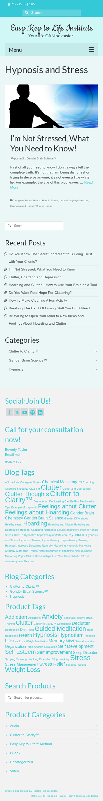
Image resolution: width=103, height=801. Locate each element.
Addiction (16, 617)
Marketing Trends (27, 550)
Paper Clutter (26, 556)
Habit (90, 629)
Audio (14, 726)
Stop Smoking (60, 659)
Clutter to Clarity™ (23, 351)
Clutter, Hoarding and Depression (35, 277)
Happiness (11, 635)
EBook (15, 753)
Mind (70, 641)
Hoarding (35, 523)
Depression (12, 629)
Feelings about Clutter (67, 506)
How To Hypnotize (25, 535)
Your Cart (23, 4)
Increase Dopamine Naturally (35, 545)
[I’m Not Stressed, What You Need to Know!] (51, 106)
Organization (15, 647)
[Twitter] (17, 412)
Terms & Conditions (87, 795)
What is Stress (44, 206)
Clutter (51, 487)
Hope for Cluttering (31, 529)
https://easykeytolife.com (74, 200)
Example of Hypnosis (24, 507)
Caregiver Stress (22, 200)
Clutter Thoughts (27, 494)
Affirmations (12, 482)
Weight (82, 664)
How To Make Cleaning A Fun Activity (38, 300)
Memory (56, 640)
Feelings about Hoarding (37, 512)
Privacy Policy (66, 795)
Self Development (76, 646)
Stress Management (21, 664)
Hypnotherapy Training (74, 540)
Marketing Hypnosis (66, 545)
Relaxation (50, 646)
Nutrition (89, 641)
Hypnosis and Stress (22, 206)
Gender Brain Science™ (41, 158)
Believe (80, 617)
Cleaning (34, 488)
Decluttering (41, 501)
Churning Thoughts (16, 488)
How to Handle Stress (45, 200)
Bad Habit (70, 617)
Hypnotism (71, 635)
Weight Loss (22, 669)
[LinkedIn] (40, 412)
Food (31, 629)
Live (15, 641)
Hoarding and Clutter (60, 524)
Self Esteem (20, 652)
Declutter (81, 623)
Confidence (64, 623)
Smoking (21, 659)
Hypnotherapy (51, 540)
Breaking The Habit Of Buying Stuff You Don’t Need (49, 308)
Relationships (43, 556)
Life (8, 640)
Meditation (41, 641)
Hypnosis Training (30, 540)
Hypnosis (16, 369)
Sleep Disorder (85, 653)
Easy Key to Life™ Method (31, 744)
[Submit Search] (26, 13)
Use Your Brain (61, 556)
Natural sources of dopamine (56, 550)
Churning (88, 482)
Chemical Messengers (62, 482)
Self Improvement (54, 652)
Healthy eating (13, 524)
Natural (79, 641)
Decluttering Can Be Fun (64, 501)
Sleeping (10, 659)
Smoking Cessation (39, 659)
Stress (80, 657)
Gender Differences (76, 518)
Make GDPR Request (43, 795)
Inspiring (90, 635)
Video (14, 771)
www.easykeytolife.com (19, 561)
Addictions (34, 617)
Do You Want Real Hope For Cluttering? (40, 293)
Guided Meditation (60, 628)
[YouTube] (24, 412)
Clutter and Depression (76, 488)
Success (71, 664)
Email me (12, 455)
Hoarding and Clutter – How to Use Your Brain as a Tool (53, 285)
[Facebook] (9, 412)
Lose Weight (26, 641)
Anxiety (52, 616)
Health (25, 635)
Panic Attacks (35, 646)
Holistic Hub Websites (45, 790)
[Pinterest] (32, 412)
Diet (23, 630)
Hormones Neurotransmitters (61, 529)
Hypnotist (10, 545)
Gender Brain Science (43, 518)
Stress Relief (52, 664)
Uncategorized (21, 762)
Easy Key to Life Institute (51, 28)
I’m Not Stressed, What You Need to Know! (42, 269)
